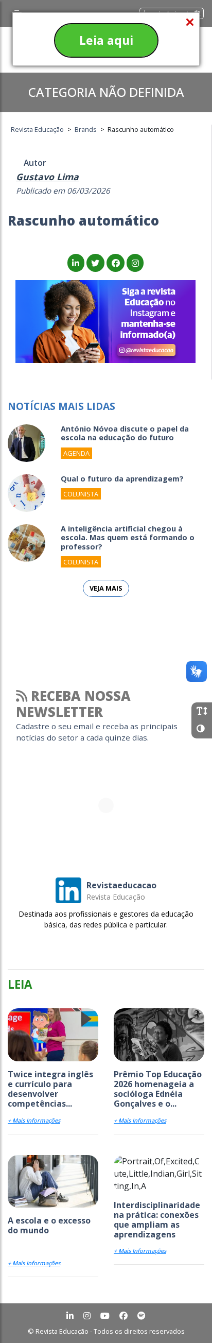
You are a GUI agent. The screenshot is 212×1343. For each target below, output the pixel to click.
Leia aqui (106, 40)
